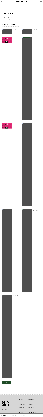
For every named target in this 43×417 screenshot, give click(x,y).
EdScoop (21, 409)
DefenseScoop (22, 401)
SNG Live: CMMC (16, 38)
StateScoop (21, 407)
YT (35, 412)
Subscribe (22, 415)
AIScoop (21, 412)
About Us (4, 409)
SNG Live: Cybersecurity (15, 124)
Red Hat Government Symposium (17, 210)
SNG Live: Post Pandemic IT (36, 124)
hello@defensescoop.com (34, 409)
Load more (6, 382)
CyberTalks (35, 29)
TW (31, 412)
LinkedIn (33, 412)
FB (29, 412)
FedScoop (21, 399)
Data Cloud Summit (16, 295)
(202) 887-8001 (31, 407)
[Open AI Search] (3, 1)
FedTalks (14, 29)
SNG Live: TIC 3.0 (36, 38)
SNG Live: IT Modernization (36, 210)
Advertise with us (32, 401)
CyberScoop (22, 404)
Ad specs (30, 404)
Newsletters (31, 399)
